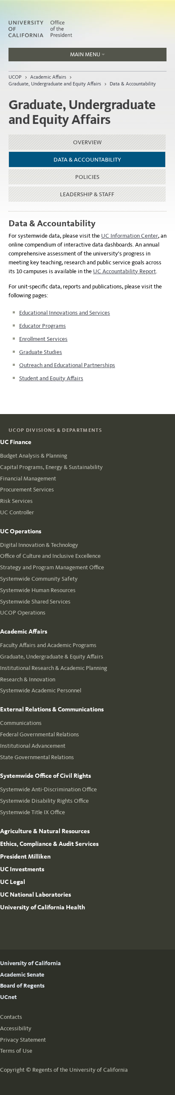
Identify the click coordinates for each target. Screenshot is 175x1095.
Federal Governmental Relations (39, 734)
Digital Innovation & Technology (39, 545)
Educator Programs (42, 325)
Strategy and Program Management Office (52, 567)
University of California (30, 963)
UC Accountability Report (124, 271)
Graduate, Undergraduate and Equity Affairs (54, 84)
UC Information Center (129, 235)
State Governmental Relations (37, 757)
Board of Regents (22, 985)
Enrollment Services (43, 339)
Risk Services (16, 501)
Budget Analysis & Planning (33, 455)
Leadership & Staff (87, 194)
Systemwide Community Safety (39, 578)
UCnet (8, 997)
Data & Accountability (133, 84)
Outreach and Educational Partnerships (67, 365)
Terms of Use (16, 1050)
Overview (87, 142)
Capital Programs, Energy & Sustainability (51, 467)
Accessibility (15, 1028)
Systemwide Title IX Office (32, 812)
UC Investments (22, 869)
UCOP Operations (22, 612)
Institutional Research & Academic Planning (53, 668)
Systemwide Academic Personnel (40, 690)
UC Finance (15, 442)
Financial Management (28, 478)
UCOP (15, 77)
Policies (87, 177)
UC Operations (20, 531)
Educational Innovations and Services (64, 312)
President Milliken (25, 856)
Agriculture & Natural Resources (45, 831)
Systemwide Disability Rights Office (44, 800)
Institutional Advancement (32, 745)
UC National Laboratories (35, 894)
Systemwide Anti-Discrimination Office (48, 789)
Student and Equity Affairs (51, 378)
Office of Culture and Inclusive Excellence (50, 556)
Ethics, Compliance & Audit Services (49, 844)
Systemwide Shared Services (35, 601)
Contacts (11, 1017)
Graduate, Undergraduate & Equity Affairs (51, 656)
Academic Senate (22, 974)
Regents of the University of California (80, 1069)
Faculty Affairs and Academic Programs (48, 645)
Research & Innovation (27, 679)
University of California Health (42, 907)
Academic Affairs (48, 77)
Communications (21, 723)
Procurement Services (27, 489)
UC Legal (12, 882)
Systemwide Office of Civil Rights (45, 775)
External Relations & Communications (52, 709)
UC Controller (17, 512)
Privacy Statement (23, 1039)
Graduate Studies (40, 352)
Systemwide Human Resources (38, 590)
